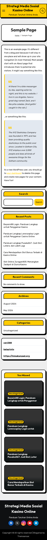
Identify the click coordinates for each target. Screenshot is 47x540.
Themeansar (23, 536)
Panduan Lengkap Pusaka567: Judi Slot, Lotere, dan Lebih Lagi (23, 457)
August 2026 (10, 304)
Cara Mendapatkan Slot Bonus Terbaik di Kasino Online (21, 485)
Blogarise (37, 533)
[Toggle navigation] (4, 10)
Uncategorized (11, 330)
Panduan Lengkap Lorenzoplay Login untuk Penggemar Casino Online (22, 429)
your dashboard (14, 173)
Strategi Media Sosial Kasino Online (22, 8)
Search (23, 193)
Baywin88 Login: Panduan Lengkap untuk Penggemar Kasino (22, 400)
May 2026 (8, 310)
